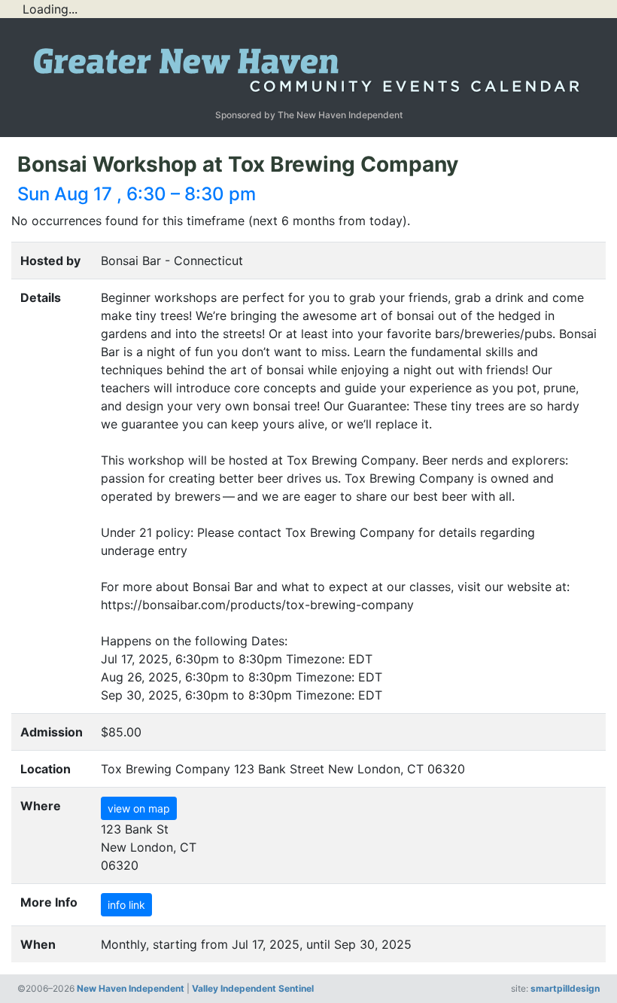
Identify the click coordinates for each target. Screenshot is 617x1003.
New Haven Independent (130, 988)
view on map (139, 808)
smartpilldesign (565, 988)
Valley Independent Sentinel (253, 988)
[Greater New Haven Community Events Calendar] (308, 66)
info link (126, 904)
